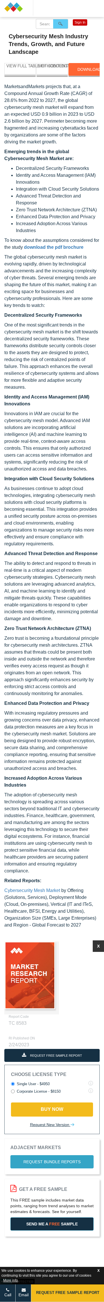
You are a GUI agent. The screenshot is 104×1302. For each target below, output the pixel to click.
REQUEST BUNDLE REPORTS (52, 1161)
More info (10, 1280)
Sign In (80, 22)
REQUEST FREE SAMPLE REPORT (55, 1055)
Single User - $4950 (33, 1084)
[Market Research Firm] (16, 7)
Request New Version (50, 1124)
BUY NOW (52, 1109)
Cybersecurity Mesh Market (32, 890)
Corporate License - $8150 (39, 1091)
